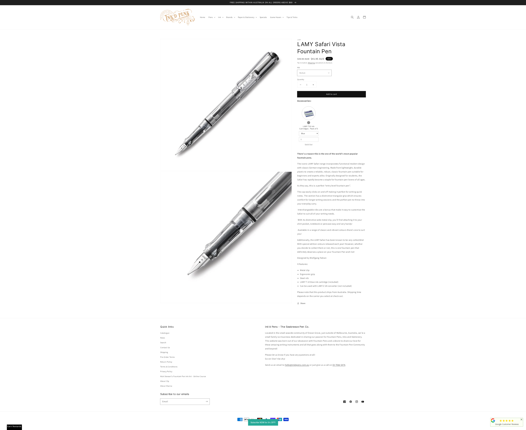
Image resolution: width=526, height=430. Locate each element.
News (162, 338)
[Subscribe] (207, 402)
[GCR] (493, 420)
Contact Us (165, 347)
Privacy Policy (166, 371)
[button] (352, 17)
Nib (298, 67)
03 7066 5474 (339, 364)
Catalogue (164, 333)
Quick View (309, 113)
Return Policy (166, 362)
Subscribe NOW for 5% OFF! (263, 422)
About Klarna (166, 386)
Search (163, 342)
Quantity (300, 79)
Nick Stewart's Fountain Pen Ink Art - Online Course (183, 376)
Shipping (311, 63)
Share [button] (302, 303)
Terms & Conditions (169, 366)
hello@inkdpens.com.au (297, 364)
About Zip (164, 381)
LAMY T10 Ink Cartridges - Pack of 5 (308, 127)
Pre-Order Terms (167, 357)
